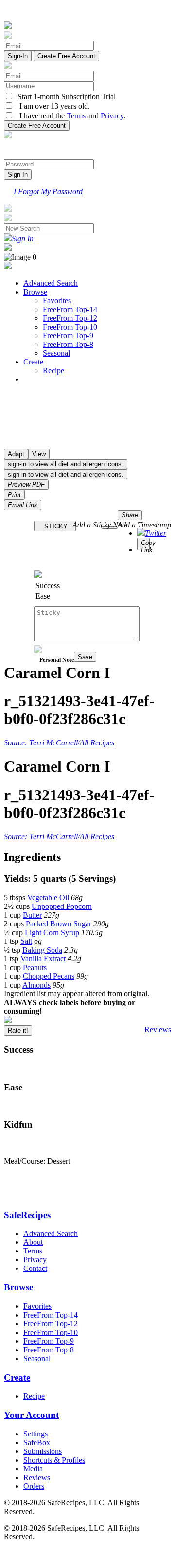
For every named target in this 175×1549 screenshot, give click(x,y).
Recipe (53, 370)
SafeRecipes (27, 1215)
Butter (32, 915)
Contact (35, 1268)
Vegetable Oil (48, 897)
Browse (35, 292)
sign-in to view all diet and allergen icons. (65, 464)
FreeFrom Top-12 (70, 318)
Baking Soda (42, 950)
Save (85, 656)
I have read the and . (69, 116)
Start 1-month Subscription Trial (65, 96)
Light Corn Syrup (52, 932)
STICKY (55, 526)
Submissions (42, 1451)
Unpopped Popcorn (62, 906)
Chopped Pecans (48, 976)
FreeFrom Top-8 (68, 344)
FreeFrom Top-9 (68, 335)
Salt (26, 941)
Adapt (16, 454)
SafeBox (36, 1442)
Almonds (36, 985)
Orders (33, 1486)
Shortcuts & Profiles (54, 1460)
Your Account (31, 1415)
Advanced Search (50, 283)
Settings (35, 1434)
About (33, 1242)
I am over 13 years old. (52, 106)
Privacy (112, 116)
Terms (76, 116)
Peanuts (35, 967)
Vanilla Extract (43, 959)
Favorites (57, 301)
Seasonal (56, 353)
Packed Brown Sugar (58, 924)
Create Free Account (66, 56)
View (39, 454)
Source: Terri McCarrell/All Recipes (59, 743)
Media (33, 1469)
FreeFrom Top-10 (70, 327)
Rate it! (18, 1030)
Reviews (157, 1029)
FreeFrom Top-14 (70, 309)
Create (33, 362)
